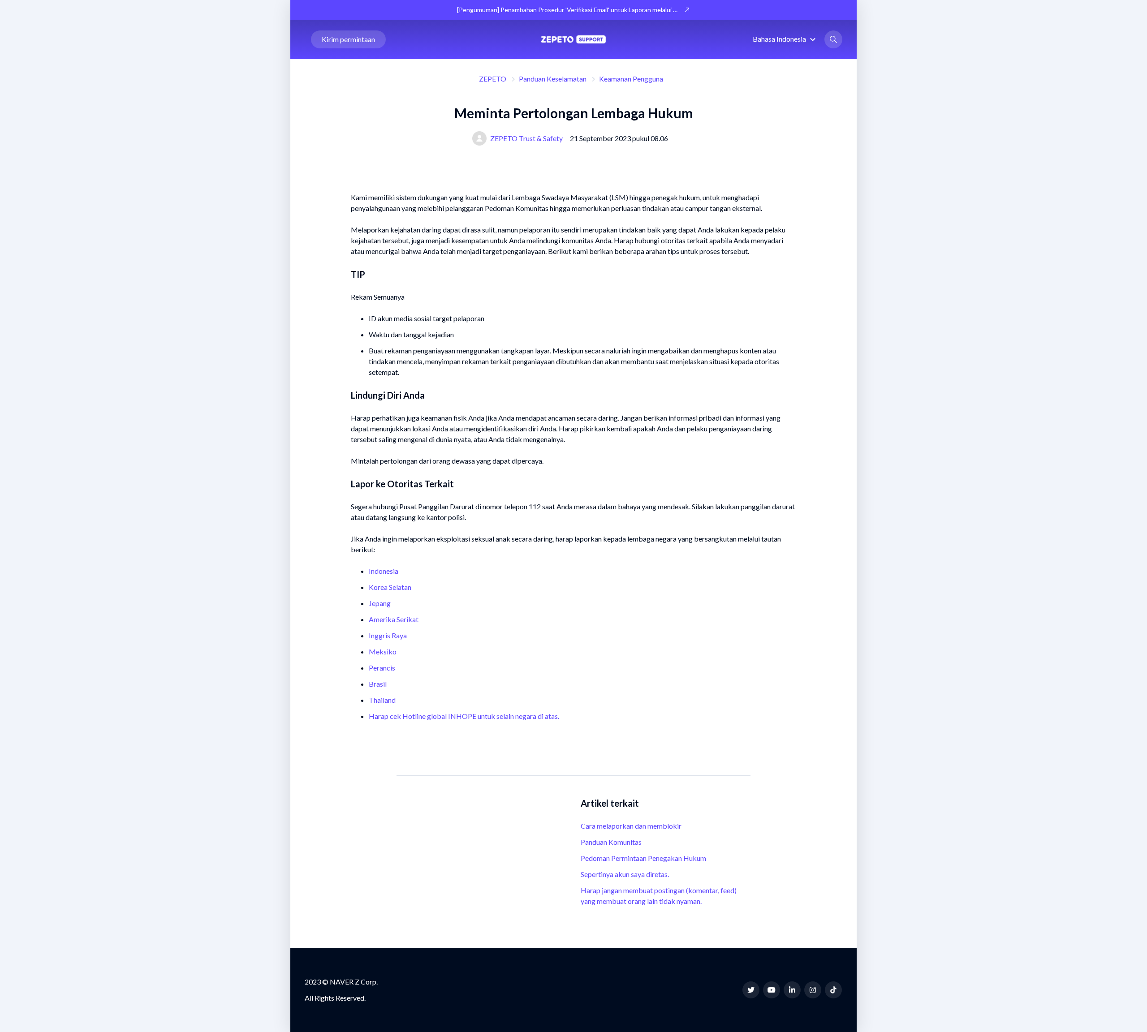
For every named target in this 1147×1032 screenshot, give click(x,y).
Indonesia (383, 571)
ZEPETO (492, 78)
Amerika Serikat (393, 619)
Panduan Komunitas (611, 842)
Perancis (382, 667)
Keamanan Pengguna (631, 78)
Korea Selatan (390, 587)
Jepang (380, 603)
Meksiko (383, 651)
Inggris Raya (388, 635)
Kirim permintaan (348, 39)
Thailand (382, 700)
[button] (785, 38)
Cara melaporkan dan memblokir (631, 825)
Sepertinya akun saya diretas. (625, 874)
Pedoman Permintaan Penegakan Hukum (643, 858)
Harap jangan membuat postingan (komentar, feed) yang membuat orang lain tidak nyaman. (659, 895)
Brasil (378, 683)
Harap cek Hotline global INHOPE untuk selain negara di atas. (464, 716)
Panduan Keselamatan (552, 78)
